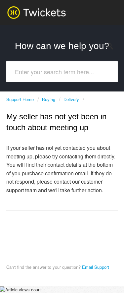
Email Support (95, 267)
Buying (48, 99)
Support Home (20, 99)
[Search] (112, 46)
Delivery (71, 99)
